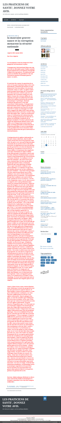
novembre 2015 (44, 77)
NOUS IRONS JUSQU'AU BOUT (48, 198)
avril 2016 (43, 72)
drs (48, 257)
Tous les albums (44, 58)
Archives (13, 20)
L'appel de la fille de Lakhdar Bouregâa (48, 193)
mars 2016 (43, 74)
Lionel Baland (50, 117)
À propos (21, 20)
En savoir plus (54, 422)
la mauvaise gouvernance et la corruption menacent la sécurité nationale (20, 42)
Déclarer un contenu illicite (14, 420)
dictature (54, 260)
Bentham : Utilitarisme (46, 102)
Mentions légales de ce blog (23, 420)
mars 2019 (43, 68)
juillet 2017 (43, 70)
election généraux (11, 386)
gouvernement (27, 386)
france (42, 260)
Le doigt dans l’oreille (19, 27)
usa (52, 257)
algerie (48, 260)
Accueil (6, 20)
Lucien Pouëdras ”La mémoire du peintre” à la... (48, 124)
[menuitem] (6, 19)
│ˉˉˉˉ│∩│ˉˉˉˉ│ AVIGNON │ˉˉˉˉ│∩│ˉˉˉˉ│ (48, 109)
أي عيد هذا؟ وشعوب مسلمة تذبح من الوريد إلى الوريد (48, 213)
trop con (17, 386)
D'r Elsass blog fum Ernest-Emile (48, 114)
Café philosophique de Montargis (48, 103)
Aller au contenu (4, 1)
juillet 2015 (43, 83)
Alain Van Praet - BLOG (47, 96)
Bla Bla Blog (45, 107)
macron (43, 221)
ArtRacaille (51, 124)
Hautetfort (33, 417)
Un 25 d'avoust (44, 109)
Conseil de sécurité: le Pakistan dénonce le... (48, 172)
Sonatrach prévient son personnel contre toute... (49, 202)
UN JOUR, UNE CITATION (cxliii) (48, 95)
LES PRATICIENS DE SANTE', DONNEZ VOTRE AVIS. (19, 8)
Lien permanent (11, 386)
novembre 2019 (44, 67)
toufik (52, 262)
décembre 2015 (44, 76)
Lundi (42, 126)
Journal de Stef (48, 126)
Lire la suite (43, 41)
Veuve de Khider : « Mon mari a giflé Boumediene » (48, 208)
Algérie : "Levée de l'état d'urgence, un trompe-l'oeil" (18, 25)
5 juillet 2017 (44, 225)
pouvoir (43, 262)
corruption (21, 386)
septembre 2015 (44, 81)
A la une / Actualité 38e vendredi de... (48, 186)
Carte (42, 152)
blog (49, 420)
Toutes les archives (45, 85)
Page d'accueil (10, 27)
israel (48, 262)
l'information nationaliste (46, 121)
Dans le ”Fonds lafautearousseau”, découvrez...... (48, 99)
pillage (31, 386)
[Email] (49, 240)
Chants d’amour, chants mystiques (48, 105)
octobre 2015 (44, 79)
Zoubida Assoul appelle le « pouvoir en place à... (48, 179)
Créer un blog (28, 417)
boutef (42, 265)
